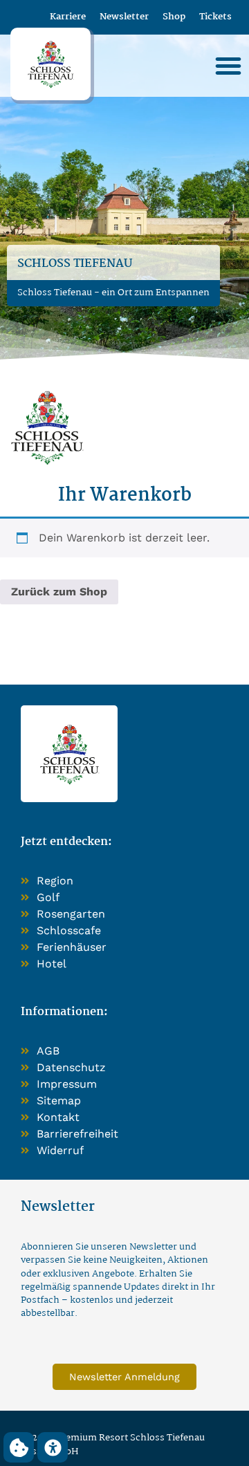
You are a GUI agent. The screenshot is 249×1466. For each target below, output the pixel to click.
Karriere (68, 17)
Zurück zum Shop (59, 591)
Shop (174, 17)
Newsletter (124, 17)
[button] (228, 65)
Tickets (215, 17)
